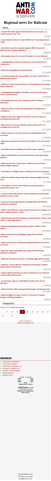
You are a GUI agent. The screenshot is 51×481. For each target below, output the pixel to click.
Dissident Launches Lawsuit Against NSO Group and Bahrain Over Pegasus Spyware (22, 49)
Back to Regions (25, 321)
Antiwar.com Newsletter (11, 371)
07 (38, 312)
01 (7, 312)
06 (32, 312)
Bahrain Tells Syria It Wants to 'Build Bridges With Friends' (25, 259)
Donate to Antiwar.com (11, 368)
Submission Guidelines (11, 362)
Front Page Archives (10, 364)
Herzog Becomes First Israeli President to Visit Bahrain (24, 56)
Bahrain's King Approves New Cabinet (17, 70)
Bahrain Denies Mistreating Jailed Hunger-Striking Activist (25, 289)
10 (3, 316)
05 (27, 312)
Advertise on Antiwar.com (25, 323)
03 (17, 312)
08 (43, 312)
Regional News (8, 373)
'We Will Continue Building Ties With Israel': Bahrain (22, 149)
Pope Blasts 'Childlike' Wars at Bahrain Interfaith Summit (25, 171)
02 (12, 312)
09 (48, 312)
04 (22, 312)
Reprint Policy (8, 375)
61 (12, 316)
